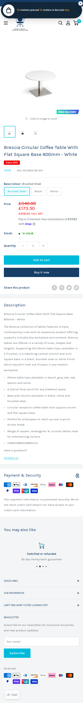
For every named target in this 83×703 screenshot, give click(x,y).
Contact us (11, 458)
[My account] (68, 23)
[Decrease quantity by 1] (23, 246)
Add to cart (41, 260)
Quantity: (10, 245)
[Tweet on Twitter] (69, 287)
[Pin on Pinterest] (61, 287)
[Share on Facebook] (54, 287)
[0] (76, 23)
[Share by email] (76, 287)
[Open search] (60, 23)
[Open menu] (6, 23)
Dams (7, 170)
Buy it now (41, 272)
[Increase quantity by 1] (43, 246)
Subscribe (17, 653)
